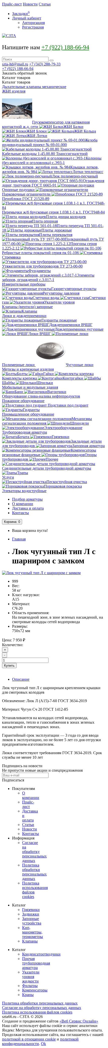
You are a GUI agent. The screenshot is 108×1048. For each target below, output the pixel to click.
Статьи (45, 4)
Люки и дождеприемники (24, 316)
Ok (43, 1043)
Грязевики (31, 909)
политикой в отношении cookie (29, 1039)
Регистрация (33, 27)
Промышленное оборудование (28, 414)
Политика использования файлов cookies (37, 1012)
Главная (19, 539)
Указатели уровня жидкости (30, 976)
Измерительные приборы (23, 284)
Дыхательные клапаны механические (34, 87)
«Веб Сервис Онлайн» (79, 1021)
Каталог (16, 82)
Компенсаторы (34, 990)
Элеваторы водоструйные (24, 491)
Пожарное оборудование (23, 401)
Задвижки (30, 914)
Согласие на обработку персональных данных (34, 851)
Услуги (8, 477)
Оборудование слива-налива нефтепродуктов (41, 396)
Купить (9, 665)
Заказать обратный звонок (24, 73)
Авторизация (33, 23)
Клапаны (30, 941)
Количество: (12, 645)
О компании (22, 504)
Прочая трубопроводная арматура (36, 963)
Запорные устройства (31, 920)
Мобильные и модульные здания (30, 387)
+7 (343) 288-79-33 (45, 64)
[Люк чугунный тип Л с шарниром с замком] (41, 573)
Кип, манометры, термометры (32, 932)
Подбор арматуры (27, 499)
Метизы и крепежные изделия (28, 369)
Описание (20, 679)
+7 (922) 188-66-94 (65, 47)
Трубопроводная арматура (24, 432)
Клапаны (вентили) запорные (27, 307)
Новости (30, 4)
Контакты (20, 513)
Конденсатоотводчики (41, 954)
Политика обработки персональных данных (34, 872)
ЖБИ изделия (13, 91)
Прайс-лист (12, 4)
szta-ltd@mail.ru (15, 64)
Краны (28, 994)
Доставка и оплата (28, 508)
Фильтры (30, 985)
